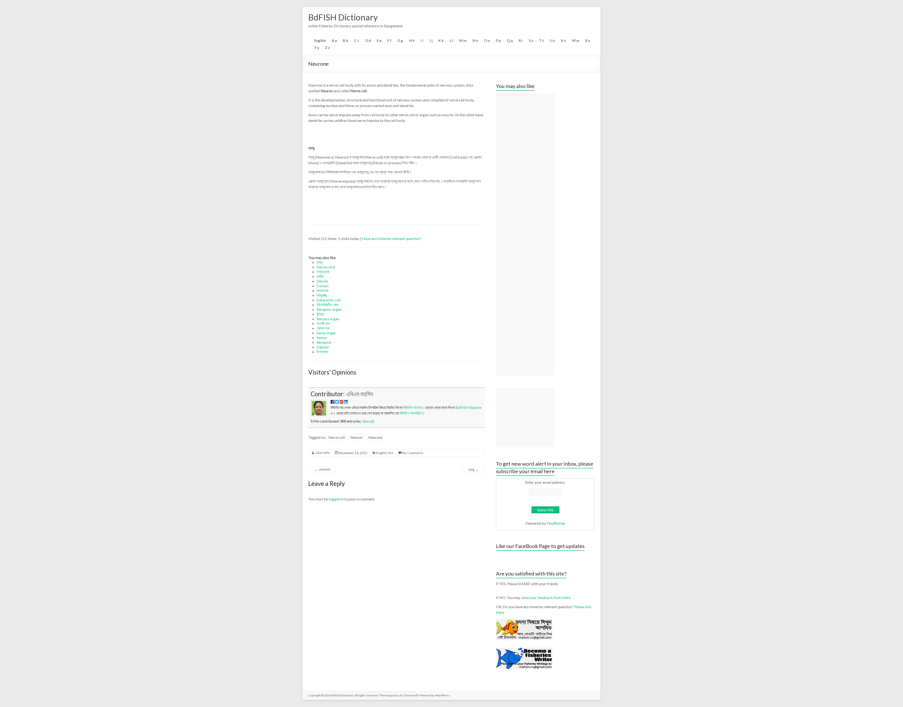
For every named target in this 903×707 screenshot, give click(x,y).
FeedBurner (556, 523)
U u (552, 40)
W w (575, 40)
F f (389, 40)
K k (441, 40)
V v (563, 40)
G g (400, 40)
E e (379, 40)
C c (356, 40)
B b (345, 40)
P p (498, 40)
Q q (510, 40)
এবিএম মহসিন (359, 394)
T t (541, 40)
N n (475, 40)
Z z (327, 47)
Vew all (368, 421)
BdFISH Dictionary (343, 17)
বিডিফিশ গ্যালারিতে (410, 413)
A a (334, 40)
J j (430, 40)
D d (368, 40)
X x (587, 40)
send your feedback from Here (545, 597)
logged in (336, 499)
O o (487, 40)
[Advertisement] (525, 234)
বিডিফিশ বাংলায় (412, 407)
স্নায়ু (473, 469)
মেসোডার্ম (322, 469)
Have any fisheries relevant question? (391, 238)
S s (531, 40)
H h (412, 40)
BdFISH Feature (468, 407)
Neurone (375, 437)
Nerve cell (336, 437)
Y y (316, 47)
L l (451, 40)
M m (463, 40)
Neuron (356, 437)
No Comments (412, 453)
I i (421, 40)
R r (521, 40)
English (320, 40)
